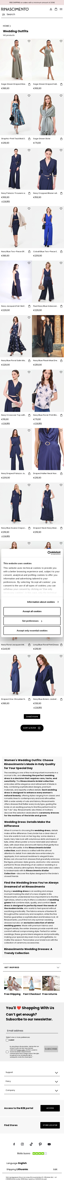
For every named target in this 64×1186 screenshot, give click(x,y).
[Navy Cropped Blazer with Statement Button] (48, 169)
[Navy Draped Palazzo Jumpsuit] (16, 449)
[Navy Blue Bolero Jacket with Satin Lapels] (48, 675)
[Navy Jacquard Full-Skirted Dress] (16, 282)
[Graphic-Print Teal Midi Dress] (16, 114)
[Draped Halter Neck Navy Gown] (48, 449)
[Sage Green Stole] (48, 114)
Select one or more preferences (18, 1037)
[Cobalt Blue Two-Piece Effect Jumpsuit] (48, 227)
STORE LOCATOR (50, 1125)
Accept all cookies (32, 611)
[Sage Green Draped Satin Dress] (48, 60)
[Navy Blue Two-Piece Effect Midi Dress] (16, 227)
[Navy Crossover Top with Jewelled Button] (16, 391)
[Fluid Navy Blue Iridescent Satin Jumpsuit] (48, 282)
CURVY (11, 1040)
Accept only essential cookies (32, 630)
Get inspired (11, 967)
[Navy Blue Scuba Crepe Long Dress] (16, 504)
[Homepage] (15, 9)
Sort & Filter (29, 728)
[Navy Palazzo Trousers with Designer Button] (16, 169)
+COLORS (5, 201)
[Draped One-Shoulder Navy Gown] (16, 675)
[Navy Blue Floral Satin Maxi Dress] (16, 336)
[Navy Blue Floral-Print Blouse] (48, 391)
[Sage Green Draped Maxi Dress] (16, 60)
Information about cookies (41, 602)
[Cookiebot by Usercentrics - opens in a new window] (48, 553)
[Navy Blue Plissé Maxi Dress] (48, 336)
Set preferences (30, 621)
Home (6, 25)
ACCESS (50, 1108)
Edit (55, 1169)
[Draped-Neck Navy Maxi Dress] (48, 504)
